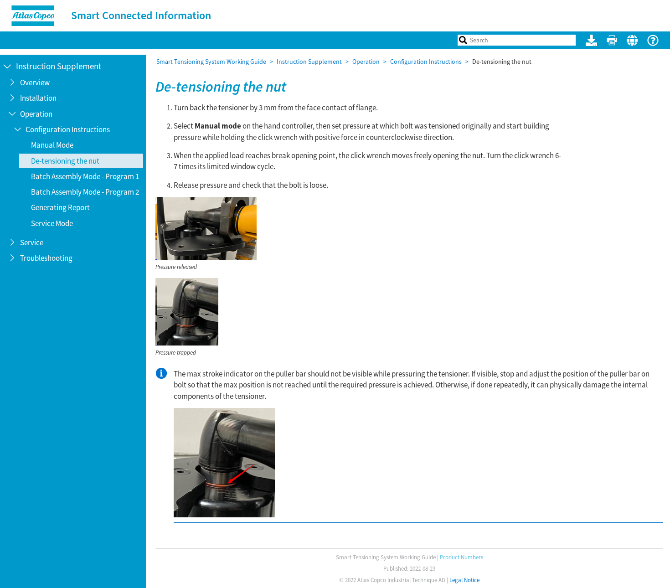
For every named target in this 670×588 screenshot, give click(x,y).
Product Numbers (461, 557)
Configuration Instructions (426, 61)
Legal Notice (464, 580)
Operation (366, 61)
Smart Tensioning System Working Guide (211, 61)
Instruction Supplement (309, 61)
